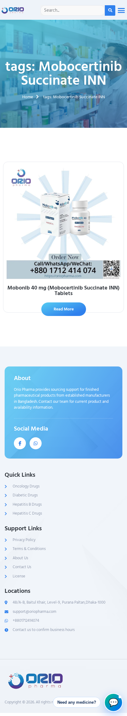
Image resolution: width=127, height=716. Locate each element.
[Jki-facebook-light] (20, 443)
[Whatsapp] (36, 443)
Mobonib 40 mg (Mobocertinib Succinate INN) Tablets (63, 290)
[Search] (110, 10)
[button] (121, 10)
